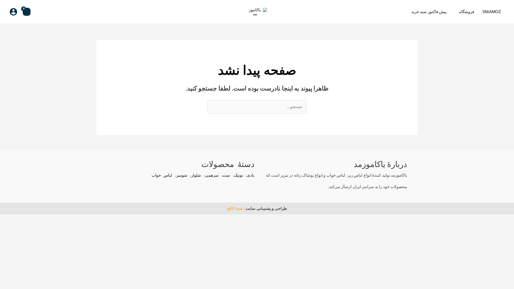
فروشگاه (466, 11)
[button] (39, 11)
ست (226, 175)
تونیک (238, 175)
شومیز (181, 175)
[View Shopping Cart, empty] (27, 12)
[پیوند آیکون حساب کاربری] (13, 12)
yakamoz (491, 11)
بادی (250, 175)
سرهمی (212, 175)
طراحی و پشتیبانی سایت (266, 208)
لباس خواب (162, 175)
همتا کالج (235, 208)
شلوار (196, 175)
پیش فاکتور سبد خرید (429, 11)
